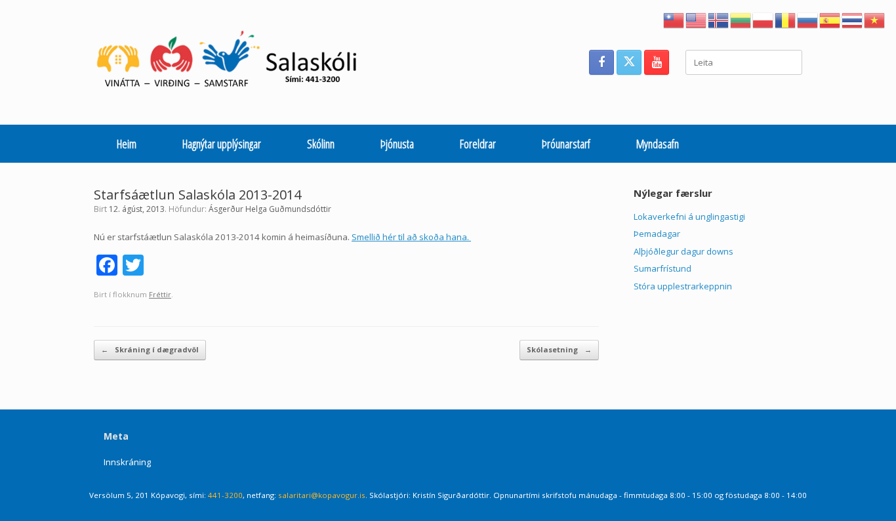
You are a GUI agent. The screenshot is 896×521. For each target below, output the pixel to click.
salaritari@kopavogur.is (321, 495)
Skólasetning (559, 349)
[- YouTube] (656, 62)
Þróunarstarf (566, 144)
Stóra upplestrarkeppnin (683, 286)
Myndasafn (657, 144)
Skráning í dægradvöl (150, 349)
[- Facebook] (601, 62)
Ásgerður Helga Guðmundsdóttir (270, 209)
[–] (234, 62)
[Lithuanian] (741, 19)
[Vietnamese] (875, 19)
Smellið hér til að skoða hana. (411, 237)
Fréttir (160, 294)
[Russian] (808, 19)
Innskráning (127, 462)
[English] (696, 19)
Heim (126, 144)
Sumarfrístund (662, 268)
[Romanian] (786, 19)
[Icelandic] (719, 19)
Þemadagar (657, 234)
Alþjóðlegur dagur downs (683, 251)
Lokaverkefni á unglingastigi (689, 216)
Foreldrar (478, 144)
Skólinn (321, 144)
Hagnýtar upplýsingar (221, 144)
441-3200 (225, 495)
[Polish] (763, 19)
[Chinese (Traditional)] (674, 19)
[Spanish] (830, 19)
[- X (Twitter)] (629, 62)
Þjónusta (397, 144)
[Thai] (853, 19)
